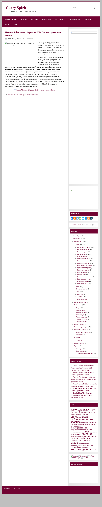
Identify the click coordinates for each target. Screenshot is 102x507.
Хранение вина (76, 225)
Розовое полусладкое (84, 277)
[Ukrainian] (77, 469)
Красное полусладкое (84, 265)
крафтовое (84, 422)
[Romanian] (79, 477)
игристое (88, 419)
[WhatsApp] (80, 218)
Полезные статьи (82, 317)
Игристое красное (83, 261)
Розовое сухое (82, 283)
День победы (80, 351)
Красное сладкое (83, 270)
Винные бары (80, 310)
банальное (89, 409)
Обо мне (79, 340)
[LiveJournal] (91, 218)
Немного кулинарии (81, 327)
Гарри (19, 39)
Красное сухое (82, 272)
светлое (74, 438)
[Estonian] (85, 471)
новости (89, 430)
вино (20, 94)
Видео (78, 308)
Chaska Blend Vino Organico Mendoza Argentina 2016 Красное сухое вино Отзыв (82, 395)
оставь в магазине (77, 432)
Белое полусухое (83, 249)
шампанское (76, 445)
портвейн (73, 436)
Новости (79, 334)
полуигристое (93, 432)
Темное (79, 296)
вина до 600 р (86, 414)
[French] (85, 469)
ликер (79, 424)
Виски (78, 286)
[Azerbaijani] (74, 471)
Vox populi (79, 349)
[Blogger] (88, 218)
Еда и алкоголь (60, 19)
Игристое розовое (83, 263)
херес (87, 443)
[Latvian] (85, 474)
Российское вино (81, 319)
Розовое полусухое (84, 279)
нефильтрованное (78, 430)
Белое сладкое (82, 252)
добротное (77, 419)
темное (81, 443)
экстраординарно (33, 94)
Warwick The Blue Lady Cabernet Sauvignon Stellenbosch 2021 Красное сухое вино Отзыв (83, 379)
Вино (77, 244)
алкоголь (10, 94)
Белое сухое (29, 39)
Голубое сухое (82, 256)
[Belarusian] (74, 469)
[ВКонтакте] (72, 218)
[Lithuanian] (72, 477)
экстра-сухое (85, 447)
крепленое (92, 422)
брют (81, 412)
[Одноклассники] (74, 218)
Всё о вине (34, 19)
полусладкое (76, 434)
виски (79, 417)
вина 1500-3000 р (76, 414)
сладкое (74, 440)
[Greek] (74, 474)
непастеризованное (79, 428)
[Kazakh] (82, 474)
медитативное (88, 424)
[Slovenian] (72, 479)
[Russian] (72, 469)
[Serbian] (82, 477)
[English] (79, 469)
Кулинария (87, 19)
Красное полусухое (84, 268)
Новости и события (10, 19)
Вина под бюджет (74, 19)
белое (16, 94)
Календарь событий (83, 332)
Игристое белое (82, 258)
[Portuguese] (77, 477)
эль (95, 450)
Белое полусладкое (84, 247)
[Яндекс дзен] (76, 458)
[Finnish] (72, 474)
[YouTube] (90, 456)
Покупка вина (46, 19)
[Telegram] (77, 218)
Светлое (80, 294)
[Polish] (74, 477)
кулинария (74, 424)
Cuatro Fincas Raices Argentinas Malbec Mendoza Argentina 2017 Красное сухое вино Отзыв (82, 368)
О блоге (6, 24)
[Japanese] (79, 474)
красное (76, 421)
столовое (86, 440)
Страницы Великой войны (85, 353)
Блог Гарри (76, 238)
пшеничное (84, 436)
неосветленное (76, 426)
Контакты (7, 488)
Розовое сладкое (83, 281)
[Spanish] (74, 479)
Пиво (77, 291)
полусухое (87, 434)
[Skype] (83, 218)
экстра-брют (76, 447)
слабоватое (84, 438)
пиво (87, 431)
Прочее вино (81, 274)
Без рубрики (77, 236)
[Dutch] (82, 471)
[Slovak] (85, 477)
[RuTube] (84, 458)
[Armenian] (72, 471)
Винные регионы (81, 312)
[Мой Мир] (86, 218)
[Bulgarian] (77, 471)
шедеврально (87, 445)
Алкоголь (24, 19)
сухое (24, 94)
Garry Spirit (16, 7)
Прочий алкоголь (81, 299)
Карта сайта (17, 488)
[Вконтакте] (82, 456)
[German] (82, 469)
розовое (92, 436)
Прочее (15, 24)
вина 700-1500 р (89, 412)
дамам (85, 417)
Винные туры (80, 315)
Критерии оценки (81, 289)
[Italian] (77, 474)
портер (78, 436)
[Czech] (79, 471)
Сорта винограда (81, 321)
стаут (79, 440)
